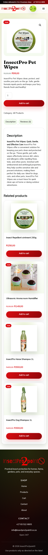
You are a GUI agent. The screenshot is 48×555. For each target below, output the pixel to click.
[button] (40, 25)
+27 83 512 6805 (39, 2)
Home (24, 486)
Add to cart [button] (24, 253)
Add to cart (24, 103)
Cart (24, 498)
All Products (18, 113)
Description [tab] (11, 121)
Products (24, 492)
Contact (24, 504)
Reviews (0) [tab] (25, 121)
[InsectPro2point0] (14, 8)
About (24, 510)
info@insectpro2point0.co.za (24, 530)
